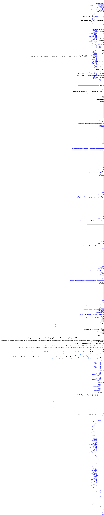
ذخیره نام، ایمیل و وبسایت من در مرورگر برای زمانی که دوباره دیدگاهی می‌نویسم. (87, 91)
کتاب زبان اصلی (30, 351)
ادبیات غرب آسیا (94, 17)
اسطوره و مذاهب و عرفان (92, 41)
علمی (96, 31)
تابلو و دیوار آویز (94, 59)
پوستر (96, 60)
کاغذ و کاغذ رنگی (94, 69)
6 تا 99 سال (95, 487)
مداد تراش (95, 67)
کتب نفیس (95, 46)
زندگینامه (95, 38)
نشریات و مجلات (94, 45)
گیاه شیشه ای (94, 63)
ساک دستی (95, 54)
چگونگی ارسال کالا (98, 363)
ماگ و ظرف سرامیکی (93, 51)
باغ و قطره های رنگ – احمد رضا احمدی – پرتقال (93, 245)
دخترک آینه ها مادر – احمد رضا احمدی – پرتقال (94, 305)
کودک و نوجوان (94, 23)
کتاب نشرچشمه (36, 351)
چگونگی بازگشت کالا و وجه (96, 374)
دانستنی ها (95, 32)
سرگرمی (95, 44)
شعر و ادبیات (94, 440)
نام (103, 87)
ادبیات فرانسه (94, 430)
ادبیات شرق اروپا (94, 18)
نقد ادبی (95, 42)
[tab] (50, 46)
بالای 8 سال (95, 438)
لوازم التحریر (97, 64)
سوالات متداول (98, 373)
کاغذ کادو (95, 53)
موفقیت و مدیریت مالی (93, 33)
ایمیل (102, 89)
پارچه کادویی (94, 52)
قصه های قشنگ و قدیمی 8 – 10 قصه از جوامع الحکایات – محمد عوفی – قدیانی (87, 280)
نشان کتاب (95, 57)
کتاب (101, 16)
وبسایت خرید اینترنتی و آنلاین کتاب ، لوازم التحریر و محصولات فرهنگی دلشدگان (85, 358)
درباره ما (99, 384)
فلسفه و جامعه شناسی (93, 36)
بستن (103, 415)
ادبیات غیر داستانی (94, 40)
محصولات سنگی (94, 62)
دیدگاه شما (101, 85)
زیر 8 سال (90, 317)
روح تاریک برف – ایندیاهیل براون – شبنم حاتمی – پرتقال (92, 314)
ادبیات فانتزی (94, 437)
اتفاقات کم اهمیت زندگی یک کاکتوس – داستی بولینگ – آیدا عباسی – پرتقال (88, 148)
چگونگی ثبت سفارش (97, 362)
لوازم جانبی (95, 472)
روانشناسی (95, 35)
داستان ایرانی (94, 22)
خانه (103, 16)
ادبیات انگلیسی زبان (93, 424)
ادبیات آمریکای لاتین (93, 21)
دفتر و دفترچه (94, 70)
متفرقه (95, 460)
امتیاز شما (101, 77)
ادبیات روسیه (94, 427)
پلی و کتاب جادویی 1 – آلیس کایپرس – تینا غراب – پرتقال (91, 270)
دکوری (96, 58)
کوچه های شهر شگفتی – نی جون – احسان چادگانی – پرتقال (91, 123)
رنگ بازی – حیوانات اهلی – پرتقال (96, 172)
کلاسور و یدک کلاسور (93, 482)
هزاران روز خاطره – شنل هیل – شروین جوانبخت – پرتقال (91, 220)
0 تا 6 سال (95, 76)
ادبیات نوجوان (94, 24)
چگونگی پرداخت (98, 364)
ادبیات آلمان (95, 431)
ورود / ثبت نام (98, 499)
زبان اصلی (95, 47)
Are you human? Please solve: (98, 93)
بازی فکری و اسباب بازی (94, 485)
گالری (98, 459)
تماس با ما (99, 385)
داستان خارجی (94, 423)
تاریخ (96, 37)
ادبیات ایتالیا (95, 425)
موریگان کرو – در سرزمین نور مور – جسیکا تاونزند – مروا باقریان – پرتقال (88, 196)
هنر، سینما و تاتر (94, 39)
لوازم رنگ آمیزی (94, 68)
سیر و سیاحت (94, 43)
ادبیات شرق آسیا (94, 426)
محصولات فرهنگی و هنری (82, 345)
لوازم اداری (95, 74)
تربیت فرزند (95, 34)
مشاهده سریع (101, 144)
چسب (96, 483)
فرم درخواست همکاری (97, 386)
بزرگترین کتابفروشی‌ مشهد (79, 354)
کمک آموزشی (94, 78)
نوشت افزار (95, 65)
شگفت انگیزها (98, 372)
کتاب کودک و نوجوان (22, 351)
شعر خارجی (95, 30)
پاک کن (96, 66)
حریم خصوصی (98, 375)
